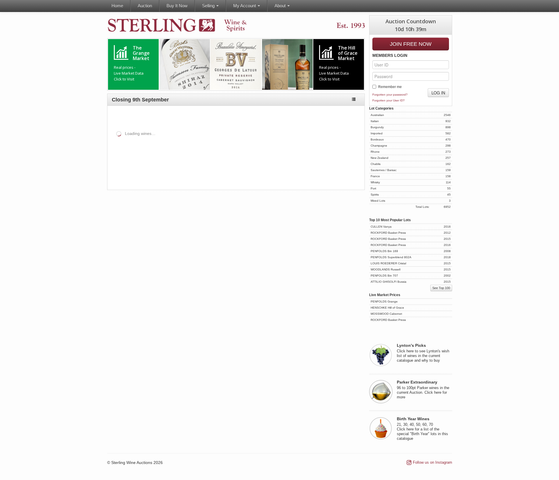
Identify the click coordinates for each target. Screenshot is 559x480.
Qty (215, 153)
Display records (158, 143)
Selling (209, 5)
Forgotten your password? (390, 94)
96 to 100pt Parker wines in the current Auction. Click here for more (423, 389)
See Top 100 (441, 288)
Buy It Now (177, 5)
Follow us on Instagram (432, 462)
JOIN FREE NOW (410, 44)
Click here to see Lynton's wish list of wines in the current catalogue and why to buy (423, 353)
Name (135, 153)
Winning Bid (310, 153)
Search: (245, 143)
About (281, 5)
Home (117, 5)
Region (179, 153)
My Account (245, 5)
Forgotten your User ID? (388, 100)
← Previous (324, 173)
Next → (349, 173)
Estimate (256, 153)
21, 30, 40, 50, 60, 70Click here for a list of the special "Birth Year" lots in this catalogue (422, 429)
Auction (145, 5)
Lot (112, 153)
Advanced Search (340, 116)
